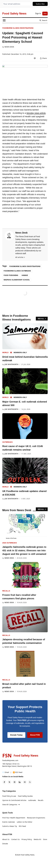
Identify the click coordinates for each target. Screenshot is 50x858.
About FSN (35, 735)
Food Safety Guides (25, 796)
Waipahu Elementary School (17, 280)
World (5, 352)
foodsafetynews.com (10, 760)
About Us (5, 839)
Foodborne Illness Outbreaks (17, 271)
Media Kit (37, 839)
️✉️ (5, 772)
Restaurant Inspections (36, 818)
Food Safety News (27, 855)
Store (45, 839)
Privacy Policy (27, 839)
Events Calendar (8, 822)
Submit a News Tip (9, 826)
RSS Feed (22, 826)
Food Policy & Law (9, 796)
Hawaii (25, 275)
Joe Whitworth (11, 364)
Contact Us (15, 839)
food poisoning (11, 275)
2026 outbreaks (9, 543)
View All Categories (9, 804)
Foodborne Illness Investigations (17, 28)
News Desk (9, 47)
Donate (5, 843)
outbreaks (7, 442)
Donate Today (16, 735)
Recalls (6, 591)
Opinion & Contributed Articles (14, 800)
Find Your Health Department (13, 818)
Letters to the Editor (24, 822)
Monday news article (36, 113)
